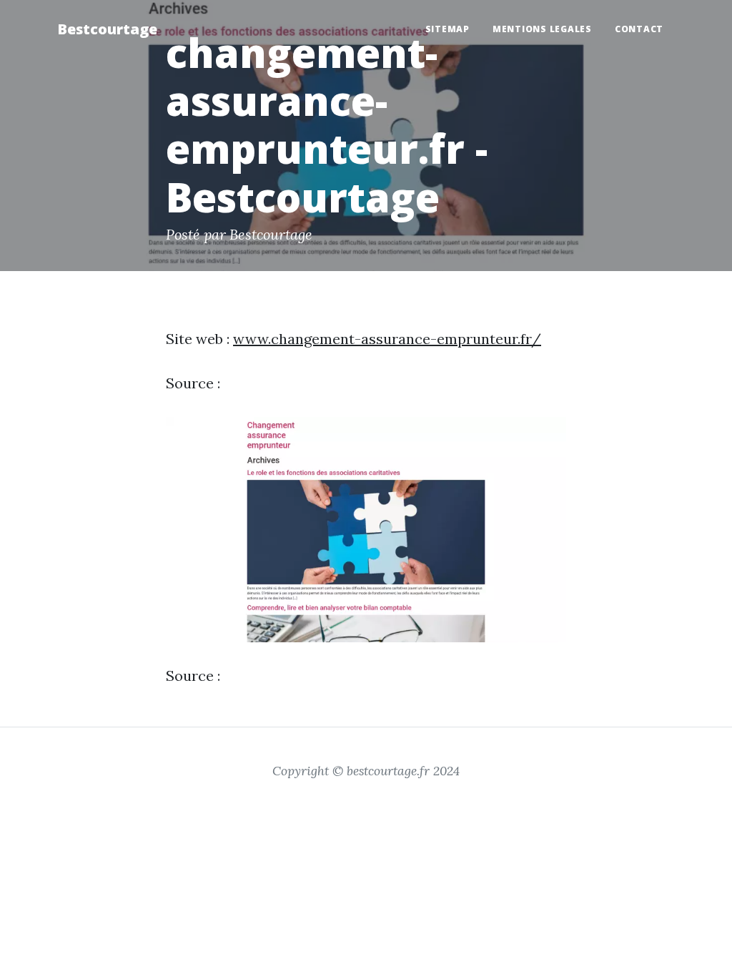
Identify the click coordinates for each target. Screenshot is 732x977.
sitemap (447, 29)
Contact (639, 29)
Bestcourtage (107, 29)
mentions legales (542, 29)
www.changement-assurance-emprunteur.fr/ (387, 339)
